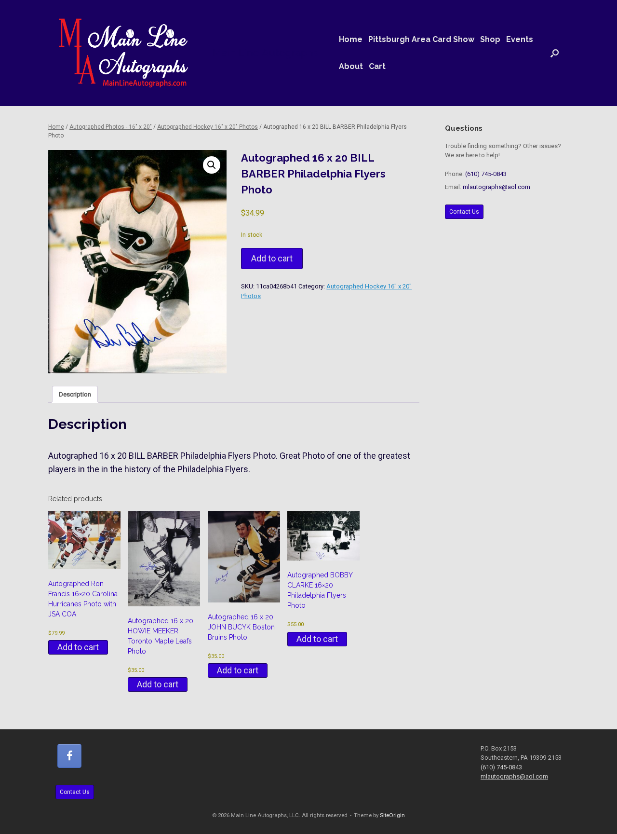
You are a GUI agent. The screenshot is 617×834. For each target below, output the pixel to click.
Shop (490, 39)
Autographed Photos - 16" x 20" (110, 126)
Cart (377, 66)
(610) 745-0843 (486, 174)
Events (519, 39)
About (351, 66)
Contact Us (464, 211)
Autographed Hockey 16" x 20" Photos (207, 126)
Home (350, 39)
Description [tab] (75, 394)
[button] (554, 53)
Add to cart (272, 258)
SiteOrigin (392, 815)
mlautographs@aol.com (496, 187)
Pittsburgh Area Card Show (421, 39)
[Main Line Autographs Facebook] (69, 756)
